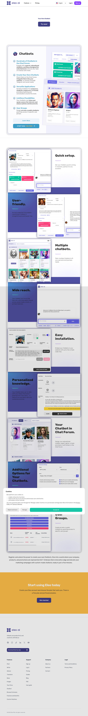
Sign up (77, 3)
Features (26, 3)
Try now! (44, 24)
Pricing (37, 3)
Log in (71, 3)
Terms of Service (17, 504)
